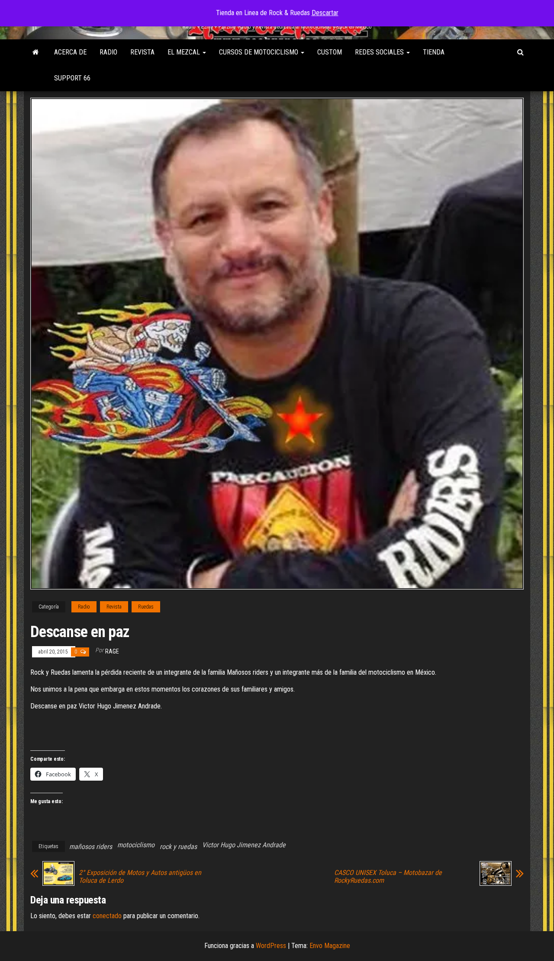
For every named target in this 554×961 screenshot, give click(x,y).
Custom (329, 52)
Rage (112, 651)
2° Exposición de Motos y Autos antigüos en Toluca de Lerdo (140, 876)
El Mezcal (184, 52)
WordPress (271, 946)
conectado (107, 916)
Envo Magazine (329, 946)
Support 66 (72, 78)
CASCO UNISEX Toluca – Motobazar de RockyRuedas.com (388, 876)
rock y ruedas (178, 846)
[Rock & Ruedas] (36, 52)
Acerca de (70, 52)
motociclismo (136, 845)
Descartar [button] (325, 13)
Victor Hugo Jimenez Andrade (244, 845)
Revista (142, 52)
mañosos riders (90, 846)
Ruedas (146, 607)
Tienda (433, 52)
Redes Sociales (380, 52)
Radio (108, 52)
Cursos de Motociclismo (259, 52)
